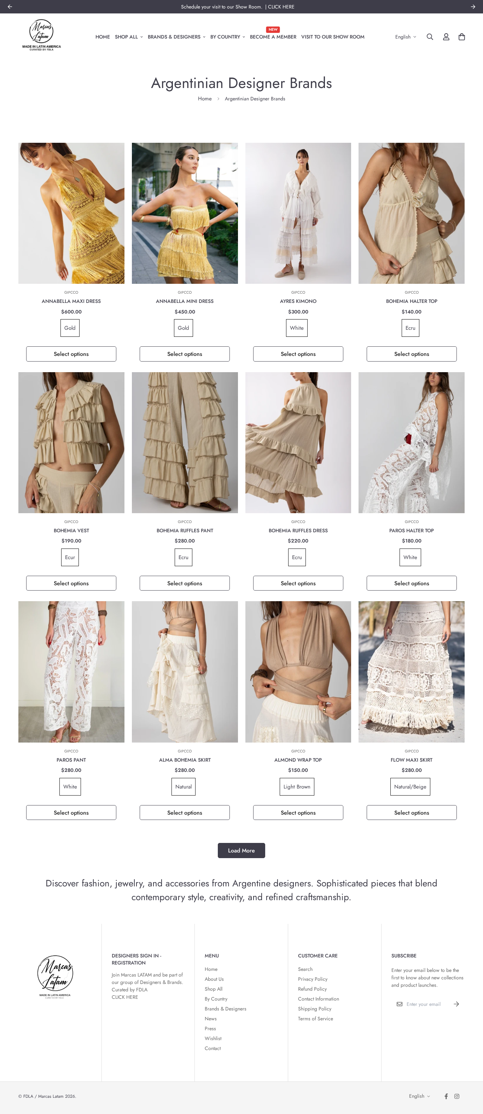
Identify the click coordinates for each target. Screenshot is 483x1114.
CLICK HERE (125, 997)
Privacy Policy (312, 979)
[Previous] (10, 7)
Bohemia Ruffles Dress (298, 530)
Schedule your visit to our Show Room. (223, 6)
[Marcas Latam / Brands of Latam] (41, 36)
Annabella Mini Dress (185, 301)
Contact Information (318, 998)
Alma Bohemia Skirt (185, 759)
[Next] (473, 7)
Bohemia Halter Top (411, 301)
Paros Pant (71, 759)
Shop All (126, 36)
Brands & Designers (174, 36)
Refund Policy (312, 988)
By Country (225, 36)
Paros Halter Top (411, 530)
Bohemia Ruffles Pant (185, 530)
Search (305, 969)
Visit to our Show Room (333, 36)
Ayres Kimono (298, 301)
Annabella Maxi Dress (71, 301)
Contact (213, 1048)
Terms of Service (315, 1018)
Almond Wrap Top (298, 759)
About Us (214, 979)
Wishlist (213, 1038)
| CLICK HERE (280, 6)
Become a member (273, 33)
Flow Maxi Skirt (411, 759)
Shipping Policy (314, 1008)
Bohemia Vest (71, 530)
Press (210, 1028)
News (211, 1018)
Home (102, 36)
